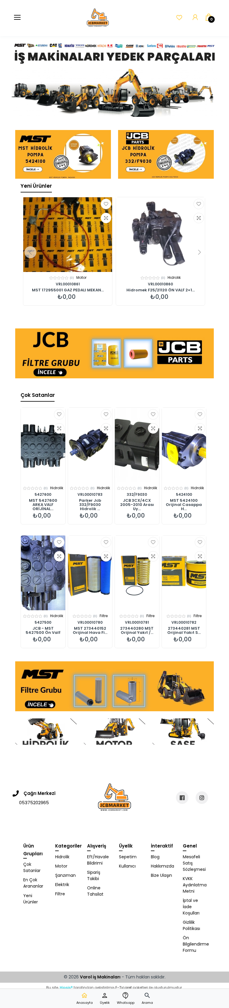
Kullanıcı (127, 866)
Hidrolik (81, 277)
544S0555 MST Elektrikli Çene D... (160, 290)
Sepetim (128, 857)
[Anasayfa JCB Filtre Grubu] (114, 353)
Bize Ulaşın (161, 875)
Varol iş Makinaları (100, 977)
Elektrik (62, 885)
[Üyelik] (195, 18)
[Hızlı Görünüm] (106, 218)
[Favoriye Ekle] (106, 204)
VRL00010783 (90, 494)
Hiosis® (66, 987)
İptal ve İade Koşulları (191, 906)
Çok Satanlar (38, 395)
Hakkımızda (162, 866)
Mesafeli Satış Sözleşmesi (194, 863)
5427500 (43, 622)
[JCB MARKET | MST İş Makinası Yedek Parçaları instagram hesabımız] (202, 797)
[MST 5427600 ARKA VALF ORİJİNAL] (43, 445)
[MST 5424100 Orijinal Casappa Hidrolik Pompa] (184, 445)
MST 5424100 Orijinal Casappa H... (184, 504)
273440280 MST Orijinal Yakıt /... (137, 630)
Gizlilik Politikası (191, 925)
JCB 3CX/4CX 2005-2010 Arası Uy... (137, 504)
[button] (147, 998)
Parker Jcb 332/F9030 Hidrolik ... (90, 504)
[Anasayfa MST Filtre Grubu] (114, 686)
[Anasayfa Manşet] (46, 731)
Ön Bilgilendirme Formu (194, 944)
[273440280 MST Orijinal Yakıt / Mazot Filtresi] (137, 573)
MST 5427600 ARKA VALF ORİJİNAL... (43, 504)
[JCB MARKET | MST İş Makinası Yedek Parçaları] (98, 18)
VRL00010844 (160, 284)
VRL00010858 (67, 284)
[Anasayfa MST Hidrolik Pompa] (63, 154)
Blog (155, 857)
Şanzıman (65, 875)
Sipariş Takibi (93, 875)
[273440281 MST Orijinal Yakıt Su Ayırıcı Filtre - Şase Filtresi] (184, 573)
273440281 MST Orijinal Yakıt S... (184, 630)
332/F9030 (137, 494)
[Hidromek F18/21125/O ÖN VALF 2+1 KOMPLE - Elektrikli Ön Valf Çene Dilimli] (67, 234)
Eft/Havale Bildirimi (98, 860)
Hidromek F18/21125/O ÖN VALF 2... (68, 290)
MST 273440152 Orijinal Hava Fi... (90, 630)
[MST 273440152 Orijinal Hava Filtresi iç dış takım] (90, 573)
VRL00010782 (183, 622)
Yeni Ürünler (36, 185)
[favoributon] (179, 18)
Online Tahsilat (95, 891)
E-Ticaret (123, 987)
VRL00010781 (137, 622)
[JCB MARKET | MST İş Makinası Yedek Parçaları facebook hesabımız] (182, 797)
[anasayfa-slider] (114, 76)
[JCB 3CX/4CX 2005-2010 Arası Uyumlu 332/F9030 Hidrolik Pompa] (137, 445)
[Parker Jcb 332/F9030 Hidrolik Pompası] (90, 445)
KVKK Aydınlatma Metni (194, 885)
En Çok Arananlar (33, 883)
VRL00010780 (90, 622)
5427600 (43, 494)
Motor (61, 866)
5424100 (184, 494)
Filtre (104, 615)
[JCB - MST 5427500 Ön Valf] (43, 573)
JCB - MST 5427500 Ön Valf (43, 630)
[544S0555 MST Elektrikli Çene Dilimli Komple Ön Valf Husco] (160, 234)
